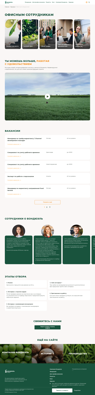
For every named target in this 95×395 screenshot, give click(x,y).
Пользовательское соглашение (79, 369)
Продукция (28, 2)
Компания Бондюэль (61, 2)
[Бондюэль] (10, 371)
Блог (53, 2)
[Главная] (9, 2)
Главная (7, 6)
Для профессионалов (38, 2)
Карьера (71, 2)
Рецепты (48, 2)
